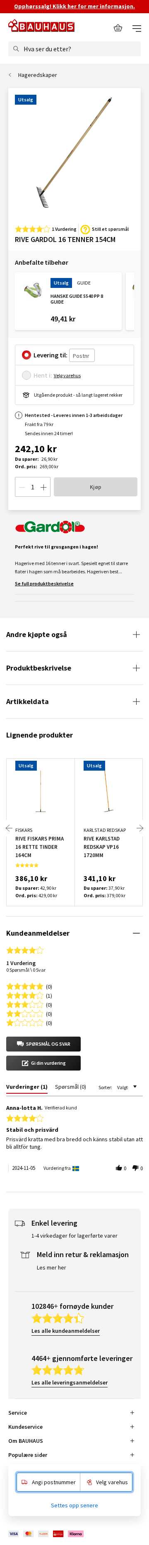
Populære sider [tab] (27, 1455)
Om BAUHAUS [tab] (25, 1440)
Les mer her (51, 1267)
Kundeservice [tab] (25, 1426)
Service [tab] (17, 1412)
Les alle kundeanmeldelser (65, 1330)
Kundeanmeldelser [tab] (38, 933)
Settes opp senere (74, 1505)
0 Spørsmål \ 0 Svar (26, 970)
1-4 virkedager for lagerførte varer (74, 1235)
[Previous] (9, 828)
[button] (43, 1044)
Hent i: (43, 375)
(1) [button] (49, 995)
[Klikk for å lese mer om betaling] (46, 1533)
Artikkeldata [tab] (27, 701)
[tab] (27, 1088)
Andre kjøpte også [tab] (36, 634)
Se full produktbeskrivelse (44, 583)
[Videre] (140, 828)
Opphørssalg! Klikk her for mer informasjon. (74, 6)
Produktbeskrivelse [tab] (38, 668)
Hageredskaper (37, 75)
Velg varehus (67, 375)
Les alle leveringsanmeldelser (69, 1382)
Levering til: (50, 355)
